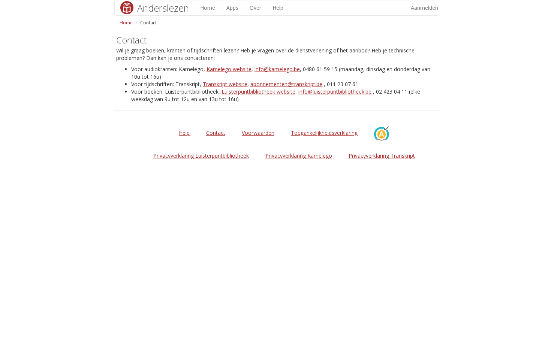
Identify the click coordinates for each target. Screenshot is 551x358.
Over (255, 7)
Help (278, 7)
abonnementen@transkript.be (286, 84)
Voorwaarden (258, 132)
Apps (232, 7)
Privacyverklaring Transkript (382, 155)
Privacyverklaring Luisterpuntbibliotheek (201, 155)
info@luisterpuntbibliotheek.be (334, 91)
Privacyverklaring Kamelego (298, 155)
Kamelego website (229, 69)
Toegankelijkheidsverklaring (324, 132)
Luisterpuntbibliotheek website (258, 91)
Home (207, 7)
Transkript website (225, 84)
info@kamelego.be (277, 69)
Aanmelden (424, 7)
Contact (215, 132)
